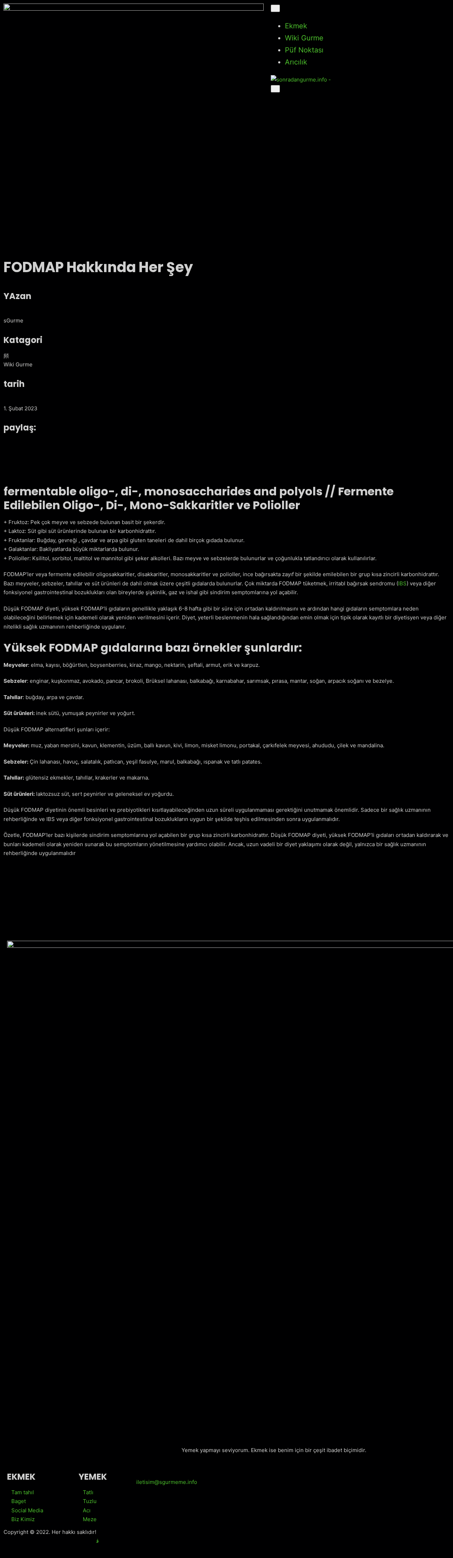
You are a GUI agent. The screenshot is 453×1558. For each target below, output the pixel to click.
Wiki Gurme (304, 38)
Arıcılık (296, 62)
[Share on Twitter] (114, 452)
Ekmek (296, 26)
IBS (402, 583)
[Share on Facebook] (114, 443)
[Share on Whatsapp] (114, 461)
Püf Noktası (304, 50)
